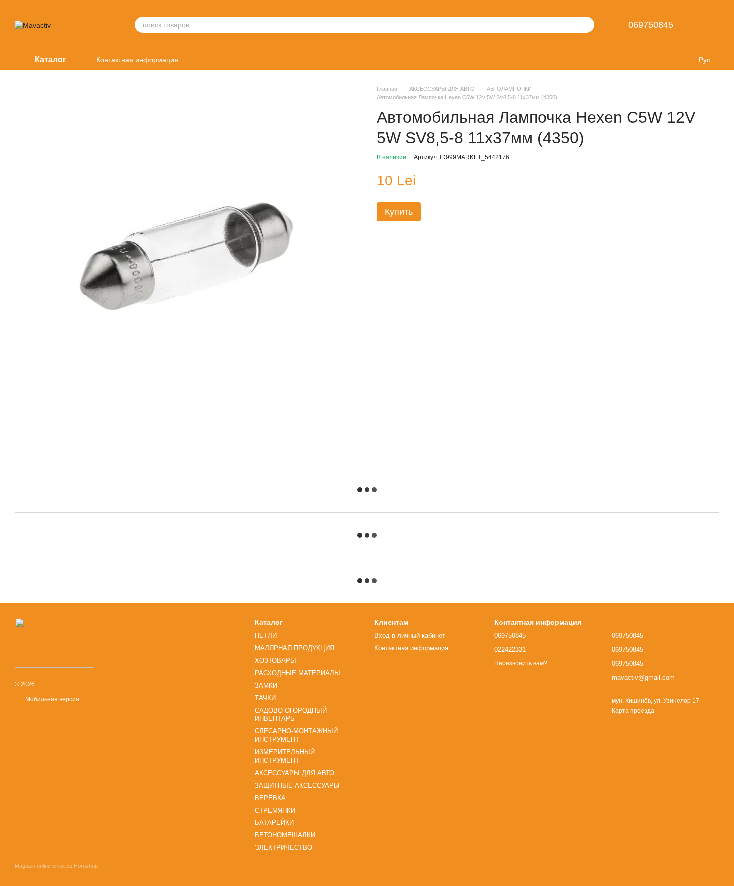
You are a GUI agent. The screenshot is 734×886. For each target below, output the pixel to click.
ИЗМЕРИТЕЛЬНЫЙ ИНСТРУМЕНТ (285, 756)
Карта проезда (633, 710)
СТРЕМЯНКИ (275, 810)
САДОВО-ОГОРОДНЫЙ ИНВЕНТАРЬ (291, 715)
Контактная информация (137, 60)
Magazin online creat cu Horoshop (56, 866)
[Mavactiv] (54, 642)
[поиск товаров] (586, 25)
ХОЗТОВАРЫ (275, 660)
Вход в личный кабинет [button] (409, 635)
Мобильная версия (51, 699)
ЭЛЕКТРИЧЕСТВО (283, 847)
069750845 (650, 24)
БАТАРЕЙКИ (274, 822)
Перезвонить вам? (520, 663)
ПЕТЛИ (266, 635)
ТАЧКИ (265, 698)
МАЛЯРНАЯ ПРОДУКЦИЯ (294, 648)
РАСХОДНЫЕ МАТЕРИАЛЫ (297, 673)
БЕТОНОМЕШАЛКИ (285, 835)
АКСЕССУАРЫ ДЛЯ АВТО (294, 773)
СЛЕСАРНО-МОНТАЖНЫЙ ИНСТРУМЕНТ (296, 735)
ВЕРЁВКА (270, 798)
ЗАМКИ (266, 685)
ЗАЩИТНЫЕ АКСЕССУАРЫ (297, 785)
